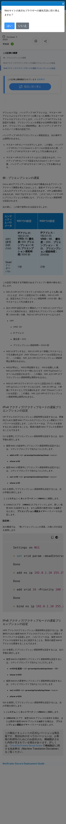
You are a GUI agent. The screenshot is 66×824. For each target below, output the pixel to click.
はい (9, 25)
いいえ (22, 25)
